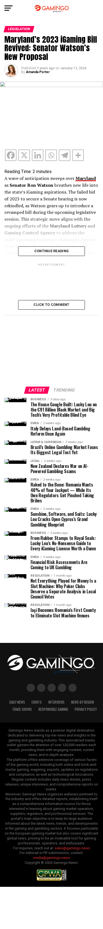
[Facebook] (10, 155)
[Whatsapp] (51, 155)
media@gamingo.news (51, 858)
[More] (78, 155)
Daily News (17, 702)
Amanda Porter (38, 72)
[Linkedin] (37, 155)
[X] (24, 155)
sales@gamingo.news (72, 848)
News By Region (82, 702)
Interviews (56, 702)
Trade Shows (22, 709)
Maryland (86, 178)
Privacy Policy (86, 709)
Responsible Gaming (53, 709)
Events (37, 702)
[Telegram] (64, 155)
